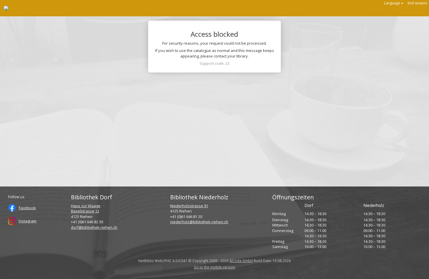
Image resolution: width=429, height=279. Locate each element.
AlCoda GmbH (241, 260)
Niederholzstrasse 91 (189, 205)
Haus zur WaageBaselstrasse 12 (85, 208)
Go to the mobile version (214, 267)
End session (417, 3)
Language (392, 3)
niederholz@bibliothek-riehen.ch (199, 221)
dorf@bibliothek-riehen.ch (94, 227)
